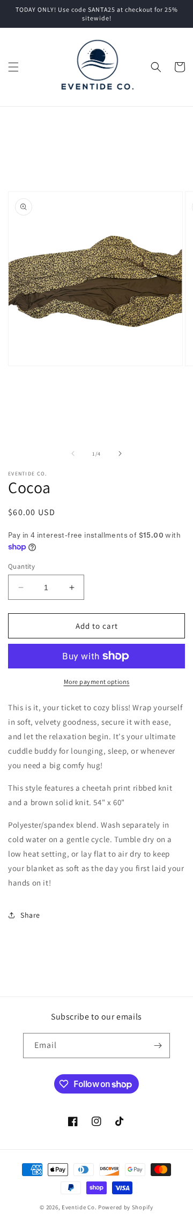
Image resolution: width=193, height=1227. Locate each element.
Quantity (21, 566)
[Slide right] (120, 453)
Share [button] (30, 915)
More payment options (97, 682)
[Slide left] (73, 453)
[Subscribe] (157, 1045)
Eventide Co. (79, 1207)
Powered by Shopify (125, 1207)
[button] (13, 67)
